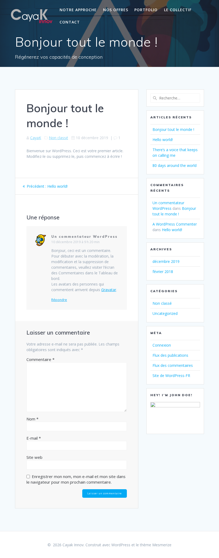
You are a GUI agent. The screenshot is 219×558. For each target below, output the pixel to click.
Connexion (161, 345)
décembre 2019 (165, 261)
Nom (32, 418)
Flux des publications (170, 355)
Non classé (58, 137)
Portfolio (146, 9)
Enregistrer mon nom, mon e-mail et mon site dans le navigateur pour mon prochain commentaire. (76, 479)
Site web (34, 457)
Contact (70, 22)
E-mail (33, 438)
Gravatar (108, 289)
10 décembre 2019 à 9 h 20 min (75, 242)
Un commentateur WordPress (84, 237)
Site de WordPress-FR (171, 375)
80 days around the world (174, 165)
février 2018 (162, 271)
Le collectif (177, 9)
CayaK (35, 137)
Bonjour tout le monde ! (173, 129)
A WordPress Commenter (174, 224)
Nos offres (115, 9)
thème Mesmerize (155, 544)
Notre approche (78, 9)
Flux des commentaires (172, 365)
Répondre (59, 300)
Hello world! (162, 139)
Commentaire (40, 359)
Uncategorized (165, 313)
